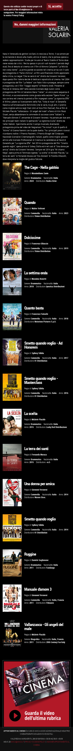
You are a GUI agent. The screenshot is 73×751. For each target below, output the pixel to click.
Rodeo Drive (51, 181)
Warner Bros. (40, 497)
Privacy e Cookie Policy (35, 742)
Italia (56, 178)
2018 (31, 286)
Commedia (35, 213)
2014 (66, 494)
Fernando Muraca (39, 454)
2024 (31, 181)
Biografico (35, 639)
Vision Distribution (42, 216)
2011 (31, 567)
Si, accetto (54, 6)
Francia (61, 600)
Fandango (50, 567)
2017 (66, 358)
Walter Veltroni (38, 208)
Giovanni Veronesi (39, 489)
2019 (66, 248)
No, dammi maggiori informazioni (35, 24)
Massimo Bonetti (39, 279)
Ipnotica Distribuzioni (55, 286)
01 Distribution (41, 360)
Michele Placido (38, 419)
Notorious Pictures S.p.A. (45, 321)
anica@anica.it (17, 742)
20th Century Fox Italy (55, 642)
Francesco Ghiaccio (40, 243)
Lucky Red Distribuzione (56, 427)
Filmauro (50, 603)
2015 (31, 427)
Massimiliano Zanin (40, 173)
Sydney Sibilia (38, 353)
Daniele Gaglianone (40, 560)
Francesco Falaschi (40, 314)
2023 (66, 213)
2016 (66, 393)
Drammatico (36, 178)
